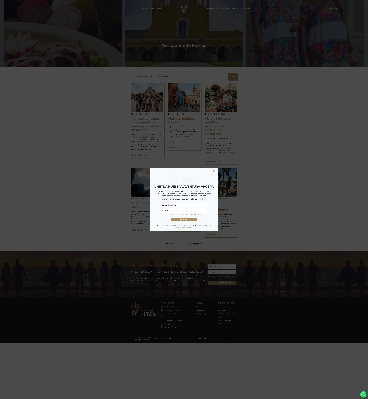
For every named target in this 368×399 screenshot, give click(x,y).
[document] (184, 199)
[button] (214, 171)
